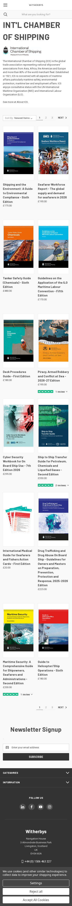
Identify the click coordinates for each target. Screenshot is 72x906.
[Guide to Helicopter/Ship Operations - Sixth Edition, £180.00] (53, 630)
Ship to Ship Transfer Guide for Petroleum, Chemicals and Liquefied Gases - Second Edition (52, 465)
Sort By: (9, 118)
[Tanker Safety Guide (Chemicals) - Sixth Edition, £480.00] (18, 247)
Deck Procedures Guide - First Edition (16, 374)
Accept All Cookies (36, 900)
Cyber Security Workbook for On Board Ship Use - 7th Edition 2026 (17, 463)
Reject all (36, 891)
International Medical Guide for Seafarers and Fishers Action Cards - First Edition (17, 557)
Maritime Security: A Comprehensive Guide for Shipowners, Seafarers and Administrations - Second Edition (18, 672)
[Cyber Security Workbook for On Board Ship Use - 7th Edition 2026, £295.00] (18, 426)
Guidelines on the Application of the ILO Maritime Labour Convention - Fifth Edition (53, 286)
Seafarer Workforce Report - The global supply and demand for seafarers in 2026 (52, 191)
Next (61, 117)
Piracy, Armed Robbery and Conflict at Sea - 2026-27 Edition (53, 376)
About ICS (22, 102)
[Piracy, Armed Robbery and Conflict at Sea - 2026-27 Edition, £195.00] (53, 341)
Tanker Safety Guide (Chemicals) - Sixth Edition (17, 282)
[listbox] (24, 118)
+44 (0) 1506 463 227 (38, 861)
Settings (36, 883)
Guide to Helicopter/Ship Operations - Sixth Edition (50, 668)
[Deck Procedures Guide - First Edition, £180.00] (18, 341)
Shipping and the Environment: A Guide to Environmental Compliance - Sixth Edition (18, 193)
